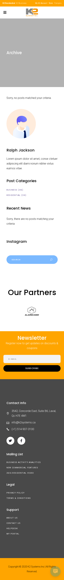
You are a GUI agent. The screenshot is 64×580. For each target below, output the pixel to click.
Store (51, 3)
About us (12, 518)
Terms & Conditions (18, 498)
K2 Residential (9, 3)
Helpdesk (12, 528)
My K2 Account (41, 3)
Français (57, 3)
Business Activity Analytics (23, 462)
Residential (13, 195)
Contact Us (13, 523)
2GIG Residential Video (20, 473)
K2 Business (21, 3)
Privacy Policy (15, 493)
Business (11, 190)
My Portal (12, 534)
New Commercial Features (22, 468)
